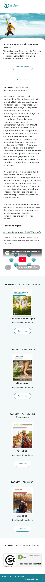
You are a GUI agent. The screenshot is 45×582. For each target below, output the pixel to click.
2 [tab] (20, 79)
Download (22, 331)
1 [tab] (17, 79)
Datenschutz (20, 577)
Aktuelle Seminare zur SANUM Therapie (22, 232)
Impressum (6, 577)
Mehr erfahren (22, 67)
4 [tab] (27, 79)
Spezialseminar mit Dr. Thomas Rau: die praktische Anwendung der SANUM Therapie (21, 241)
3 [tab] (24, 79)
